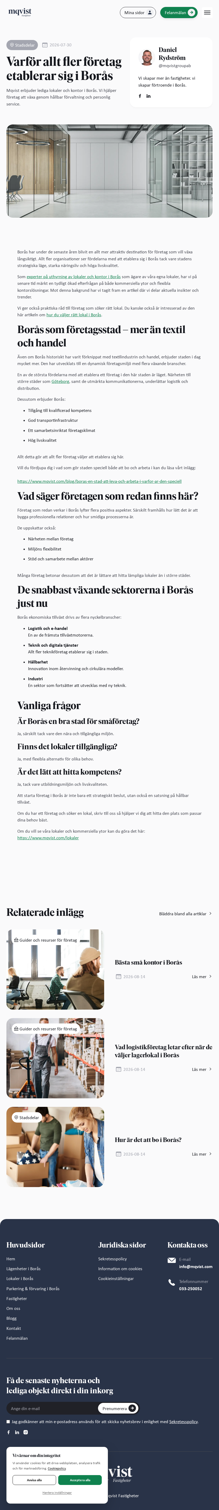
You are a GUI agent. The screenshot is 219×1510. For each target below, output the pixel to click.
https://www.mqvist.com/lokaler (48, 838)
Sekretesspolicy (183, 1421)
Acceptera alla (80, 1480)
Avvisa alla (34, 1480)
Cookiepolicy (57, 1468)
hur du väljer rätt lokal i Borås (73, 315)
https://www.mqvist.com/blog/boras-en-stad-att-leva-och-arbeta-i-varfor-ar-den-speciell (99, 481)
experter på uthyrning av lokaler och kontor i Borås (74, 277)
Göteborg (60, 381)
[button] (207, 12)
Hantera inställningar (57, 1493)
